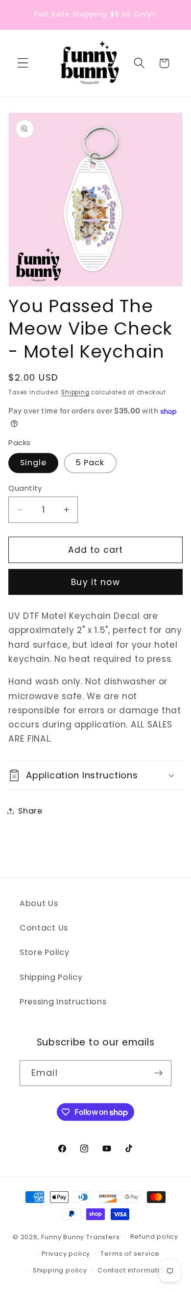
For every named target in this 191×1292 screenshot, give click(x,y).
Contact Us (44, 927)
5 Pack (90, 462)
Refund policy (154, 1236)
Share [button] (30, 810)
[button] (22, 63)
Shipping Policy (51, 977)
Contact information (132, 1270)
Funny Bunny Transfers (80, 1236)
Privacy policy (66, 1253)
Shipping (75, 392)
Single (33, 462)
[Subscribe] (158, 1073)
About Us (39, 903)
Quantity (25, 488)
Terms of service (130, 1253)
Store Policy (44, 952)
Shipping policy (60, 1270)
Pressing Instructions (63, 1001)
